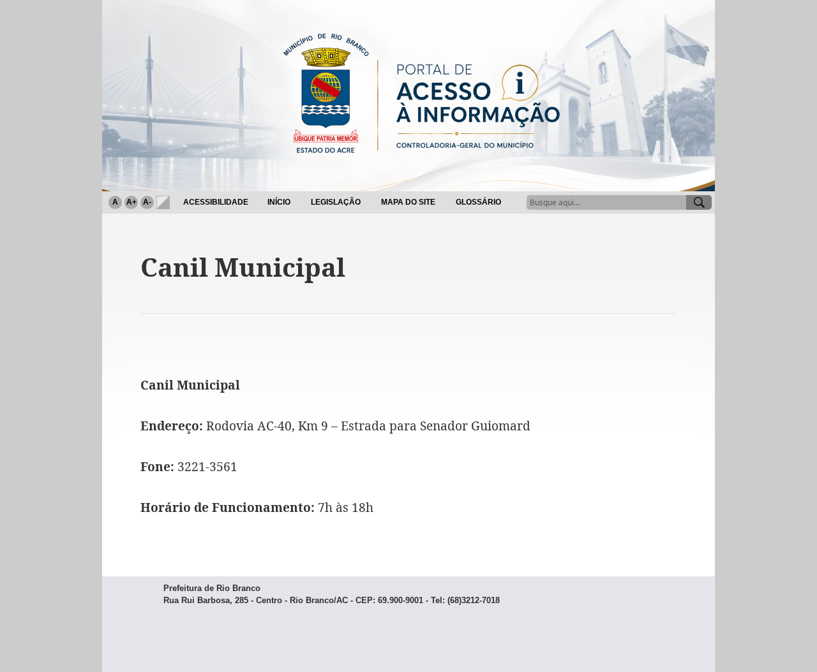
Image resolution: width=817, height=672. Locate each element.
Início (278, 202)
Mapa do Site (408, 202)
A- (147, 202)
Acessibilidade (215, 202)
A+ (131, 202)
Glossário (478, 202)
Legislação (336, 202)
